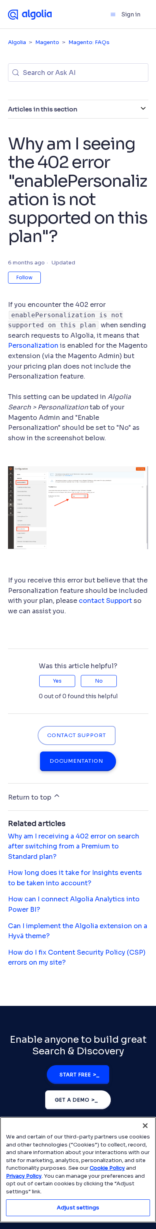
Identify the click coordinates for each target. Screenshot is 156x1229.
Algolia (17, 42)
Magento (47, 42)
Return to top (30, 797)
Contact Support (76, 735)
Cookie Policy (107, 1168)
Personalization (33, 345)
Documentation (76, 761)
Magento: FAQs (89, 42)
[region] (78, 1170)
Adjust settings (78, 1207)
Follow (24, 277)
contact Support (105, 600)
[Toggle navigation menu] (113, 14)
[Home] (30, 14)
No (99, 681)
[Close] (145, 1125)
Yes (57, 681)
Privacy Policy (24, 1176)
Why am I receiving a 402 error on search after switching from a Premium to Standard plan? (73, 846)
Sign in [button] (130, 14)
